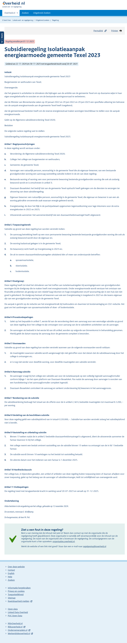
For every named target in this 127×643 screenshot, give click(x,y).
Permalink (98, 30)
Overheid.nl (9, 14)
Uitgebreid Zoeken (41, 13)
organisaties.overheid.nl (64, 541)
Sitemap (12, 597)
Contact (11, 570)
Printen (114, 30)
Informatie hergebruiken (19, 587)
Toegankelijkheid (16, 594)
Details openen (2, 38)
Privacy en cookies (16, 591)
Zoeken (25, 13)
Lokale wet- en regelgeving (23, 20)
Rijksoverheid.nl (15, 626)
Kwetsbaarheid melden (18, 601)
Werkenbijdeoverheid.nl (19, 633)
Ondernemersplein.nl (17, 630)
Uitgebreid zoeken (42, 20)
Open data (13, 609)
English (11, 573)
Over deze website (16, 566)
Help (10, 576)
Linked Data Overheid (18, 612)
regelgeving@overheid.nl (94, 546)
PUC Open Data (15, 615)
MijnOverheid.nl (15, 623)
